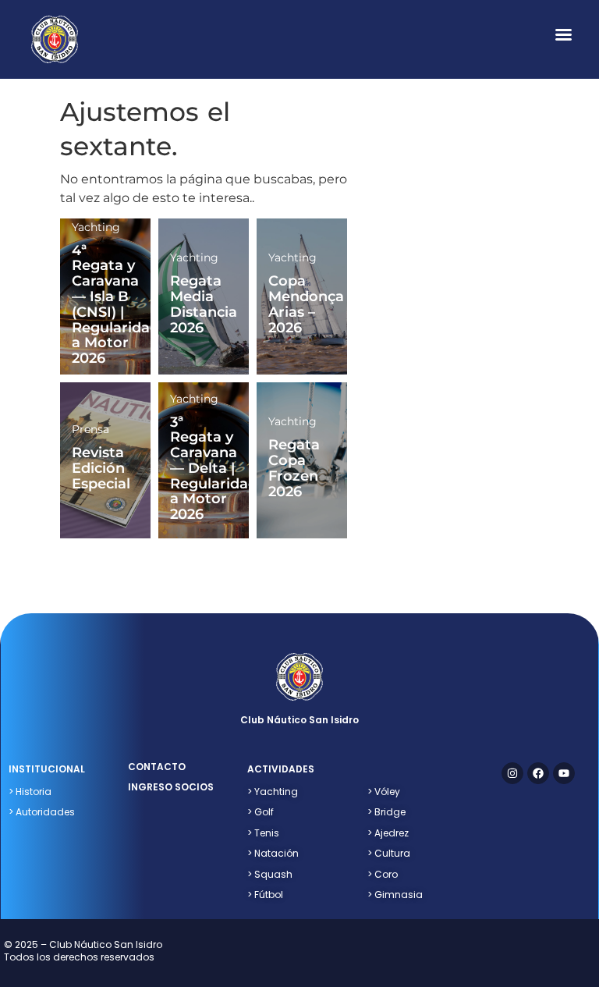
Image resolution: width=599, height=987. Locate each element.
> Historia (30, 791)
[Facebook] (538, 773)
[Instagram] (512, 773)
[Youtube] (564, 773)
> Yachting (272, 791)
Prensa (90, 429)
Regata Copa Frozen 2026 (294, 467)
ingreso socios (171, 787)
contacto (157, 766)
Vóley (383, 791)
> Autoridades (42, 811)
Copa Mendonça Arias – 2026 (306, 304)
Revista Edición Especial (101, 468)
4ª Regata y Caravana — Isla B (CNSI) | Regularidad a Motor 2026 (115, 304)
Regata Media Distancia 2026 (203, 304)
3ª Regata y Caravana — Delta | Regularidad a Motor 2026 (213, 469)
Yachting (96, 227)
